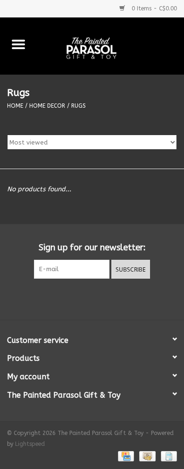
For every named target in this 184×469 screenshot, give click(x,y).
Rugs (78, 105)
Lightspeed (30, 444)
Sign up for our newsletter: (92, 248)
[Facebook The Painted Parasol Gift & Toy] (83, 298)
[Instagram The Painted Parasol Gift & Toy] (100, 298)
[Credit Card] (125, 455)
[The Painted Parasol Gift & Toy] (110, 46)
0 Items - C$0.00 (153, 8)
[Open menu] (18, 43)
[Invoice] (167, 455)
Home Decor (47, 105)
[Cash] (146, 455)
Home (15, 105)
